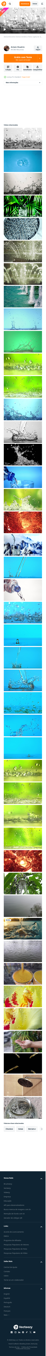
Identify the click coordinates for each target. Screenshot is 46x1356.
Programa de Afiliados (12, 1242)
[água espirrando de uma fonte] (22, 250)
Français (7, 1313)
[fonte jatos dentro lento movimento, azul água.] (22, 295)
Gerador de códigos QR (13, 1220)
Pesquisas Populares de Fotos (15, 1251)
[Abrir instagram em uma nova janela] (15, 1334)
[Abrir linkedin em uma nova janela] (18, 1334)
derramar (32, 1128)
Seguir (38, 50)
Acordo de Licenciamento (14, 1234)
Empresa (7, 1195)
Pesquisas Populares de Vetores (16, 1246)
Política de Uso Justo (22, 1350)
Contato (7, 1273)
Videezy (7, 1191)
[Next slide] (36, 1128)
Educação (7, 1200)
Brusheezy (8, 1183)
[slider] (19, 29)
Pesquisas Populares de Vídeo (15, 1255)
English (7, 1296)
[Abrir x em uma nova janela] (30, 1334)
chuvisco (9, 1128)
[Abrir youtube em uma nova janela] (33, 1334)
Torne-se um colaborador (14, 1282)
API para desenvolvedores (14, 1204)
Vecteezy (7, 1187)
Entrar (35, 4)
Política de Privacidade (28, 1349)
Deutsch (7, 1308)
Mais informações (12, 82)
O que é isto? (26, 77)
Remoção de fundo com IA (14, 1215)
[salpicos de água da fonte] (22, 273)
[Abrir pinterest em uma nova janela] (22, 1334)
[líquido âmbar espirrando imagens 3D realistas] (22, 1062)
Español (7, 1300)
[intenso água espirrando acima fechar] (22, 928)
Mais (6, 1317)
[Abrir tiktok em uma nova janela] (26, 1334)
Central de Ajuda (10, 1269)
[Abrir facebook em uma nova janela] (11, 1334)
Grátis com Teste (23, 58)
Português (8, 1304)
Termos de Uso (13, 1349)
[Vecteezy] (3, 3)
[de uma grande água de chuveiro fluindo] (22, 1084)
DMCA (6, 1238)
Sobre (6, 1277)
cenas (20, 1128)
